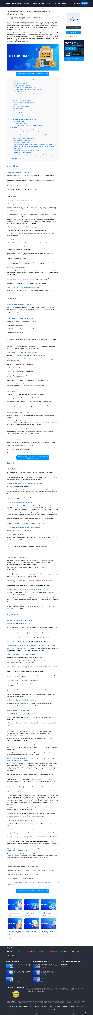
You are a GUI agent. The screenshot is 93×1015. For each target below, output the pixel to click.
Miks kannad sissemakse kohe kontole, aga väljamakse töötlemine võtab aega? (32, 144)
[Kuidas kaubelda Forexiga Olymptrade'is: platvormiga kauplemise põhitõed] (36, 972)
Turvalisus (13, 96)
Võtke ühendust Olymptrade (33, 1013)
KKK (24, 1009)
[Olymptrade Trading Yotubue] (77, 1013)
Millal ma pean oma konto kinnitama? (22, 85)
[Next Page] (11, 939)
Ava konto (73, 32)
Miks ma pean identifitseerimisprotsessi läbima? (25, 93)
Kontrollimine (14, 81)
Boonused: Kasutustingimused (20, 123)
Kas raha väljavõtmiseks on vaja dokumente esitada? (26, 131)
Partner (82, 1006)
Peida (35, 79)
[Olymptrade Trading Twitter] (75, 1013)
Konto (77, 1006)
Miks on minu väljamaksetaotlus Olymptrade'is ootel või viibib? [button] (24, 874)
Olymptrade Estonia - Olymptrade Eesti (16, 1013)
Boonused (41, 3)
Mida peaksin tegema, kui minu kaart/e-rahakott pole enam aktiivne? (30, 154)
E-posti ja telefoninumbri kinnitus (21, 106)
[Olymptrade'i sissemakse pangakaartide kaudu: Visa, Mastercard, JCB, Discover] (15, 904)
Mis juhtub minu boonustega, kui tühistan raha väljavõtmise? (28, 125)
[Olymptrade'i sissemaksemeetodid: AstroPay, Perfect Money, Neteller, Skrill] (48, 904)
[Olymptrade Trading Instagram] (82, 1013)
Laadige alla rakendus (46, 1006)
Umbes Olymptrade (23, 1006)
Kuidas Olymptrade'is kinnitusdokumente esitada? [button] (21, 878)
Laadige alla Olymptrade (52, 1009)
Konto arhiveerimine (18, 108)
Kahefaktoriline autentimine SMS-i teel (22, 100)
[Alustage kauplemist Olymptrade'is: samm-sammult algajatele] (31, 904)
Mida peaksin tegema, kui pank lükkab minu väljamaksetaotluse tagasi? (30, 134)
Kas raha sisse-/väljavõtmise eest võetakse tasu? (25, 119)
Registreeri (26, 3)
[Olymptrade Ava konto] (36, 979)
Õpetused (64, 3)
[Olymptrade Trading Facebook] (73, 1013)
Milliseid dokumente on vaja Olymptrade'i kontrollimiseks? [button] (23, 866)
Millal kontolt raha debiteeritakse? (21, 142)
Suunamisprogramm (39, 1009)
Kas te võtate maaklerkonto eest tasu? (22, 117)
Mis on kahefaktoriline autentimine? (21, 98)
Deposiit (48, 3)
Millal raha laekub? (17, 112)
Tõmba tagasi (56, 3)
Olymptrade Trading (12, 1006)
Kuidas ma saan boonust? (19, 121)
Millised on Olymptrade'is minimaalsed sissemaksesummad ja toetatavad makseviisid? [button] (31, 870)
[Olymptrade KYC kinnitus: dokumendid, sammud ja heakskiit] (48, 924)
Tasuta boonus (74, 36)
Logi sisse (34, 3)
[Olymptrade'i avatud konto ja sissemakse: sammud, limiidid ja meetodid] (15, 924)
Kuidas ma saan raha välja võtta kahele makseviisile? (26, 150)
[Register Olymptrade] (74, 49)
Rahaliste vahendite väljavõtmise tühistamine (24, 138)
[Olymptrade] (74, 24)
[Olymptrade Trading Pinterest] (85, 1013)
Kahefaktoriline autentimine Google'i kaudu (23, 102)
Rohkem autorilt (26, 896)
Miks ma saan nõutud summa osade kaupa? (23, 136)
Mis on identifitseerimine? (19, 91)
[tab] (33, 866)
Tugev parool (16, 104)
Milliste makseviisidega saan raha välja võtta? (24, 129)
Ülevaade (37, 1006)
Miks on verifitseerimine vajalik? (21, 83)
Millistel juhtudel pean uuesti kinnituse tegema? (24, 87)
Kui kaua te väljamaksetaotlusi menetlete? (23, 140)
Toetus (31, 1006)
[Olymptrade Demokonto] (9, 979)
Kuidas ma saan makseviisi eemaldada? (22, 152)
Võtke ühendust (11, 1009)
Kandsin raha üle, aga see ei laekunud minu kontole (25, 115)
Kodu (8, 8)
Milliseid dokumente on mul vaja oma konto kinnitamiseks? (27, 89)
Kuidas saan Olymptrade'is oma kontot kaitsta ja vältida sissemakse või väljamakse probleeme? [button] (30, 883)
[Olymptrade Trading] (15, 989)
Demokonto (29, 1009)
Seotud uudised (13, 896)
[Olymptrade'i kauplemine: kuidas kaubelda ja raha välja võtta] (31, 924)
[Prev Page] (8, 939)
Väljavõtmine (14, 127)
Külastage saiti (73, 27)
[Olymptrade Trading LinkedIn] (80, 1013)
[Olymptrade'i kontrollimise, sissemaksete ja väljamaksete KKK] (36, 965)
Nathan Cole (15, 18)
